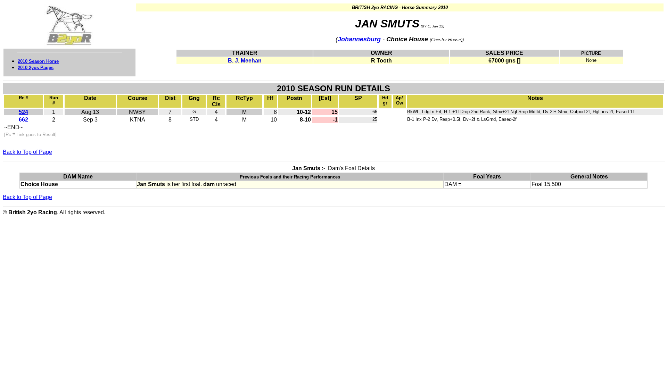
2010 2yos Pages (35, 67)
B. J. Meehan (245, 61)
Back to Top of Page (27, 152)
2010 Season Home (38, 61)
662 (23, 120)
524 (23, 112)
